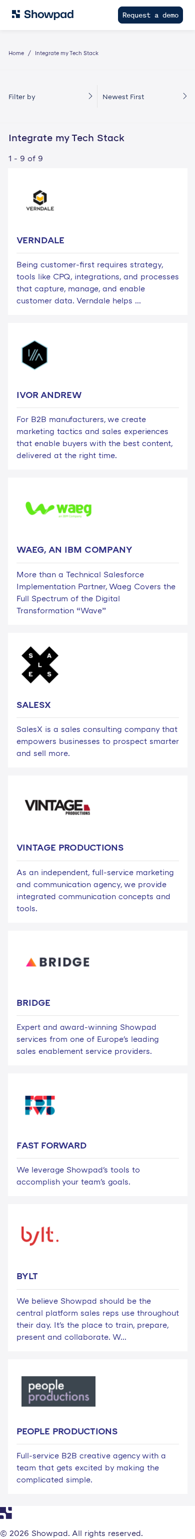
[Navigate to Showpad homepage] (43, 15)
